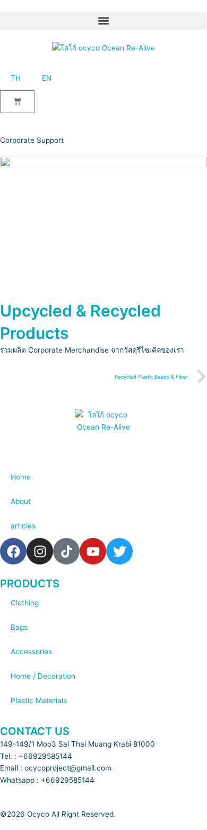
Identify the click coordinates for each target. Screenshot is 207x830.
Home (21, 477)
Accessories (31, 651)
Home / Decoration (43, 676)
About (21, 501)
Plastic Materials (39, 700)
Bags (19, 627)
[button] (103, 21)
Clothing (25, 602)
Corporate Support (32, 140)
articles (23, 525)
